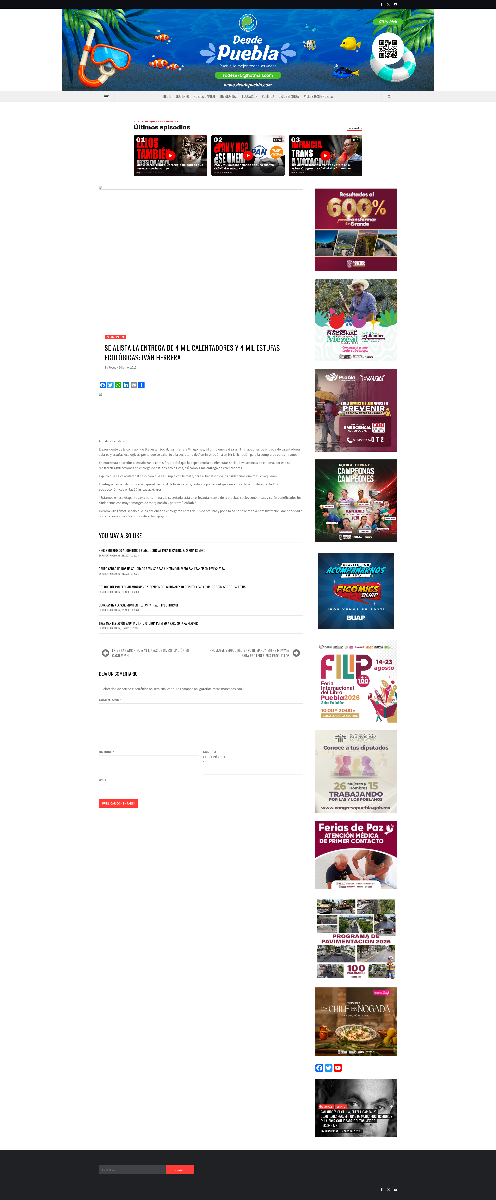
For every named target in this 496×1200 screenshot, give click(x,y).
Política (268, 96)
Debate (341, 1106)
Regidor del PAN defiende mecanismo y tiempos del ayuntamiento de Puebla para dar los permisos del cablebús (172, 587)
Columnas (326, 1106)
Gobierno (182, 96)
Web (102, 780)
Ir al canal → (354, 128)
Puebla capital (205, 96)
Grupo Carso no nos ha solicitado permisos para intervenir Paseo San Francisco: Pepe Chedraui (163, 568)
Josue (112, 367)
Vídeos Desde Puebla (318, 96)
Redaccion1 (332, 1131)
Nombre (107, 751)
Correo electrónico (212, 756)
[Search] (389, 96)
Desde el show (289, 96)
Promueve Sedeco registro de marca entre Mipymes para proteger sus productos (250, 653)
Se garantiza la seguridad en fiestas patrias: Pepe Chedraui (138, 605)
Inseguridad (229, 96)
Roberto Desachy (111, 555)
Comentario (110, 700)
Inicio (167, 96)
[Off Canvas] (106, 96)
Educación (249, 96)
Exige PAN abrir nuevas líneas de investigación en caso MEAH (150, 653)
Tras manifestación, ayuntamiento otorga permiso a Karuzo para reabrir (149, 623)
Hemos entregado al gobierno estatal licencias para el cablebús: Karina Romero (152, 550)
